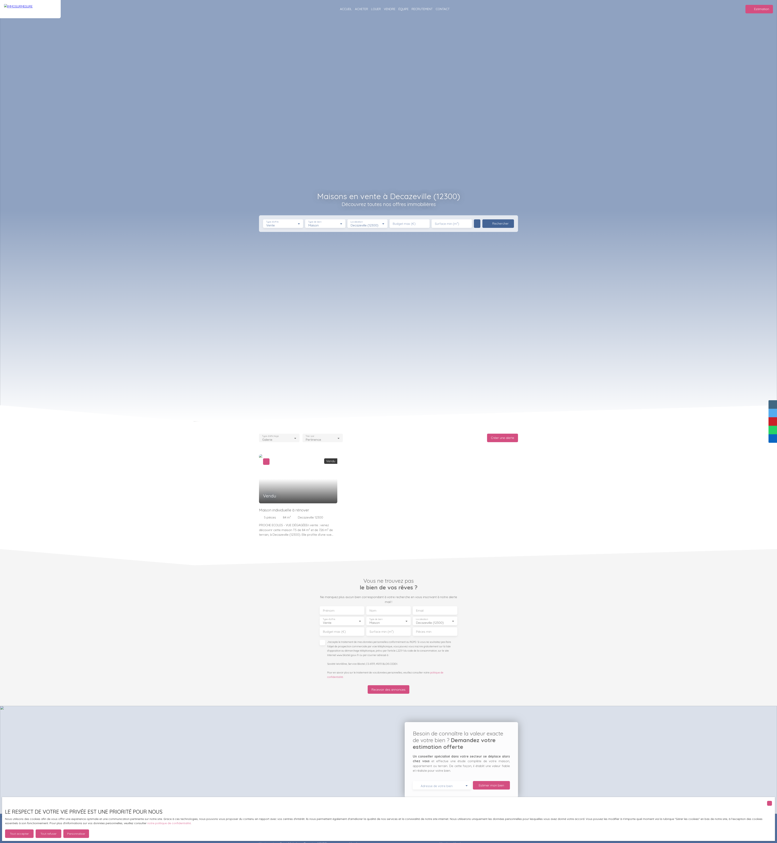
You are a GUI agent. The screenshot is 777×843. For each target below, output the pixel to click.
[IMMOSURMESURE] (30, 9)
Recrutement (422, 9)
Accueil (346, 9)
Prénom (328, 611)
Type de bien (314, 222)
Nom (372, 611)
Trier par (310, 436)
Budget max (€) (404, 224)
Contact (443, 9)
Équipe (403, 9)
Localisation (356, 222)
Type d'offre (272, 222)
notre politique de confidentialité (169, 823)
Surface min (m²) (447, 224)
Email (420, 611)
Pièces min (423, 632)
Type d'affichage (270, 436)
